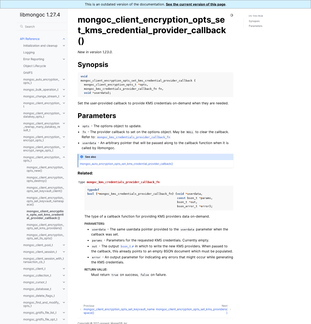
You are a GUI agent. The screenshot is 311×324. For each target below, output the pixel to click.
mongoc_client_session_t (40, 251)
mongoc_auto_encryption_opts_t (41, 81)
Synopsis (254, 21)
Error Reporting (33, 59)
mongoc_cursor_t (35, 282)
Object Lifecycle (34, 66)
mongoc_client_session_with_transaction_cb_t (43, 260)
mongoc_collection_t (37, 275)
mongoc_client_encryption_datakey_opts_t (42, 114)
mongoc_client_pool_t (38, 245)
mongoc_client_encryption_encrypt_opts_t (42, 138)
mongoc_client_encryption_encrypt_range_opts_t (42, 148)
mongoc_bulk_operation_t (40, 89)
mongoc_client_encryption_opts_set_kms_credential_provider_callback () (45, 214)
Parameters (255, 25)
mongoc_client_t (34, 268)
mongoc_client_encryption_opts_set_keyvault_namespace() (45, 201)
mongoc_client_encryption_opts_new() (45, 168)
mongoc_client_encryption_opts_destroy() (45, 179)
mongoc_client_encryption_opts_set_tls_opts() (45, 236)
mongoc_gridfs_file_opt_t (40, 319)
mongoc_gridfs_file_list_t (39, 312)
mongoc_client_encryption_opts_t (42, 158)
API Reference (30, 39)
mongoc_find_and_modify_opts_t (41, 304)
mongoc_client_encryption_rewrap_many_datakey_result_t (41, 126)
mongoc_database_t (37, 289)
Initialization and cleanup (40, 45)
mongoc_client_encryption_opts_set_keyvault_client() (45, 189)
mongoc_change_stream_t (41, 96)
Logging (29, 52)
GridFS (28, 72)
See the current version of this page (196, 4)
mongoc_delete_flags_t (39, 295)
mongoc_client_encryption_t (42, 104)
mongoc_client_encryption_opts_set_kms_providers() (45, 226)
